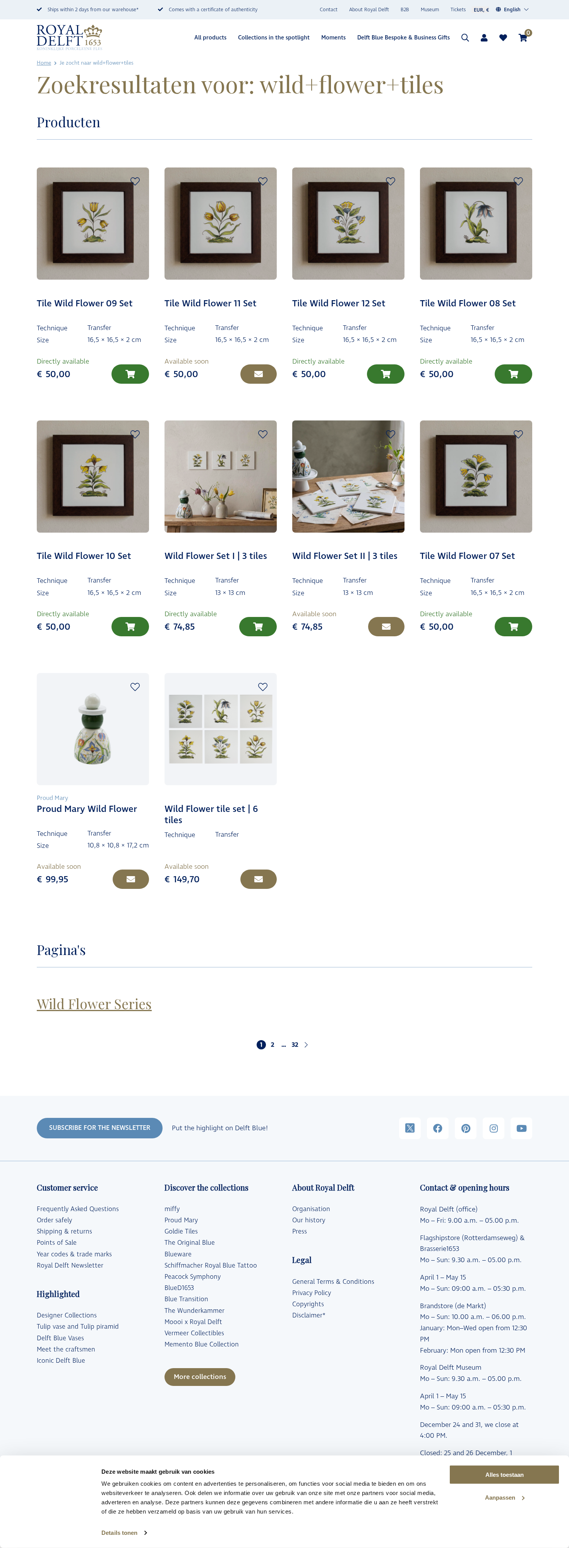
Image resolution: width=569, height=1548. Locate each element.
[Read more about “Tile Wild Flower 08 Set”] (513, 374)
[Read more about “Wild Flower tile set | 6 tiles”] (258, 879)
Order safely (54, 1220)
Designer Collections (67, 1315)
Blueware (178, 1254)
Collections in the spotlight (274, 38)
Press (299, 1231)
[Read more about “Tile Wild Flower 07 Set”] (513, 626)
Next (306, 1044)
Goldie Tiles (181, 1231)
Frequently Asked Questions (78, 1209)
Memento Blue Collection (202, 1344)
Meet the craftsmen (66, 1349)
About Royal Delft (369, 10)
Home (44, 63)
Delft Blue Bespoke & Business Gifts (403, 38)
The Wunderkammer (195, 1311)
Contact (329, 10)
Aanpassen (500, 1497)
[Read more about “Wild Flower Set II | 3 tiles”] (386, 626)
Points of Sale (57, 1242)
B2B (405, 10)
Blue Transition (186, 1299)
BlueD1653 (179, 1288)
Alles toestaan (504, 1474)
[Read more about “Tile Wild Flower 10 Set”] (130, 626)
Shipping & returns (64, 1231)
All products (210, 38)
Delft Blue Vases (60, 1338)
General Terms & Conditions (333, 1282)
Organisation (311, 1209)
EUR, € (481, 10)
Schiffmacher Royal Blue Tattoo (211, 1265)
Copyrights (308, 1304)
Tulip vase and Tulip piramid (78, 1326)
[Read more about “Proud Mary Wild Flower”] (131, 879)
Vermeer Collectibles (194, 1333)
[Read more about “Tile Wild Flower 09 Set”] (130, 374)
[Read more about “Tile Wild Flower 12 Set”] (385, 374)
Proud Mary (181, 1220)
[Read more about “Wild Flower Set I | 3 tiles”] (258, 626)
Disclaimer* (309, 1315)
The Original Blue (190, 1242)
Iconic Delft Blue (61, 1360)
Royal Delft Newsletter (70, 1265)
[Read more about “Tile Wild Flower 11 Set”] (258, 374)
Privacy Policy (311, 1293)
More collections (200, 1377)
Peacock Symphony (193, 1276)
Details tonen (119, 1532)
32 (295, 1045)
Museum (430, 10)
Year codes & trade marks (74, 1254)
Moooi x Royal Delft (193, 1322)
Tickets (458, 10)
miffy (172, 1209)
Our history (308, 1220)
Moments (333, 38)
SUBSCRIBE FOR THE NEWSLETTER (99, 1128)
